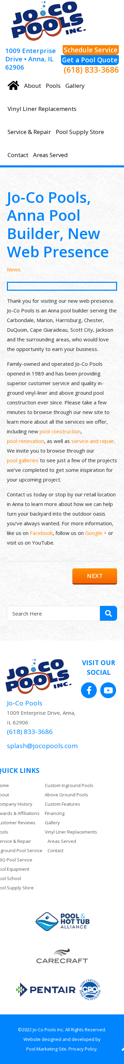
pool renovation (25, 440)
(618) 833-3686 (91, 70)
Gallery (52, 822)
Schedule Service (90, 49)
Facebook (41, 532)
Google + (96, 532)
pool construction (60, 431)
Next (95, 576)
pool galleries (23, 460)
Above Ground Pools (66, 795)
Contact (55, 850)
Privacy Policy (83, 1049)
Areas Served (62, 841)
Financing (54, 813)
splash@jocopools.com (42, 745)
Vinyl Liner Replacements (71, 832)
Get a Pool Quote (89, 59)
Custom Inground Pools (69, 785)
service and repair (92, 440)
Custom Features (62, 804)
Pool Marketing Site (46, 1049)
